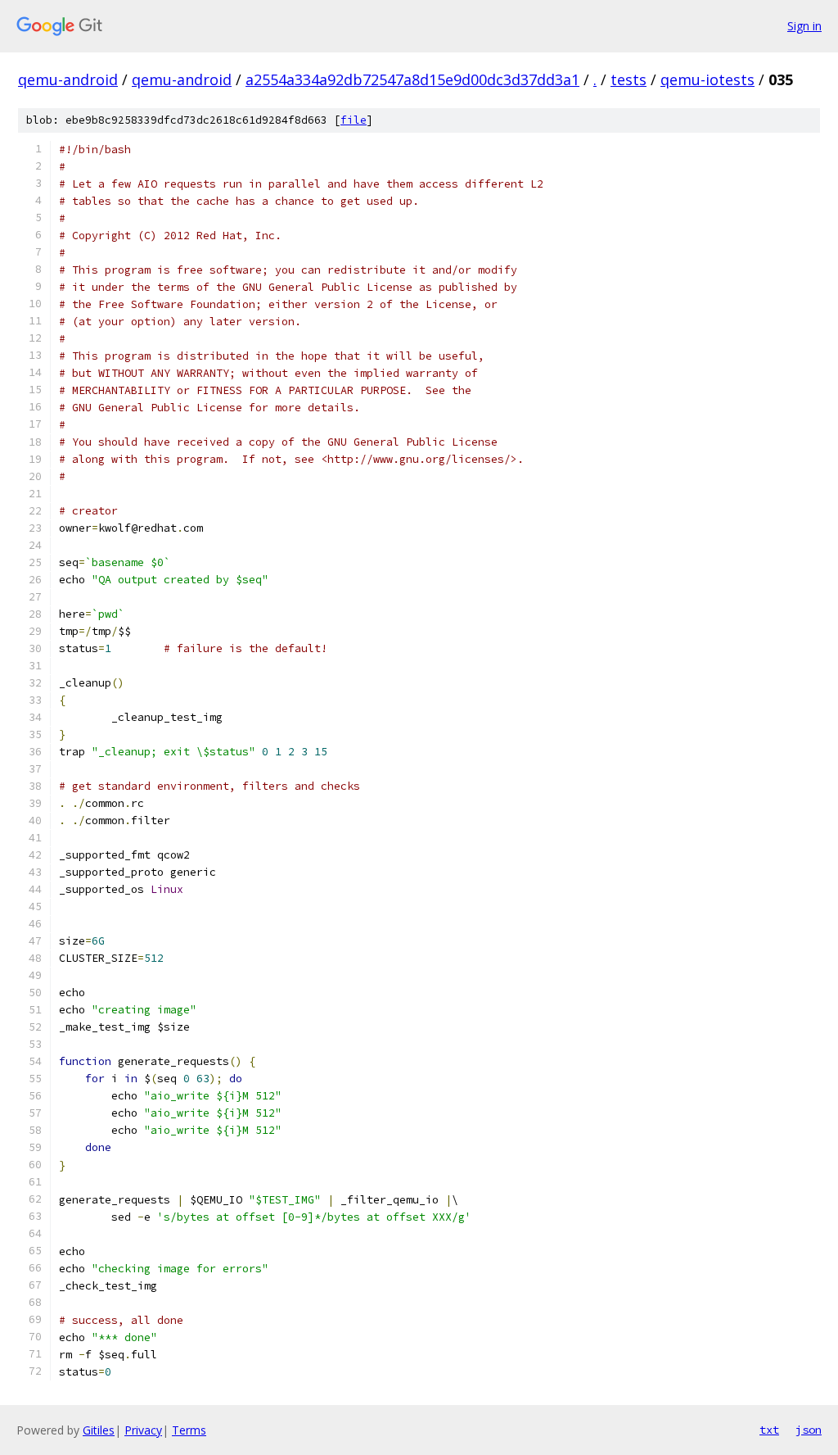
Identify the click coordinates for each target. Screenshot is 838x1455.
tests (628, 79)
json (808, 1429)
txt (769, 1429)
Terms (189, 1430)
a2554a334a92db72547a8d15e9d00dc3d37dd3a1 (412, 79)
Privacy (143, 1430)
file (353, 120)
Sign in (804, 26)
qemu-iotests (707, 79)
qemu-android (68, 79)
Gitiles (99, 1430)
